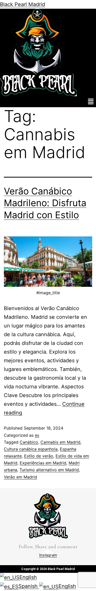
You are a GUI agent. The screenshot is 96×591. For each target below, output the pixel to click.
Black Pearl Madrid (22, 4)
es (37, 435)
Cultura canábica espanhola (31, 449)
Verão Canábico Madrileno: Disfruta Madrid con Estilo (45, 203)
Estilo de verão (38, 455)
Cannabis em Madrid (60, 442)
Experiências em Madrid (43, 462)
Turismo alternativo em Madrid (49, 469)
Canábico (29, 442)
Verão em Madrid (20, 476)
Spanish (28, 586)
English (28, 577)
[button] (91, 101)
